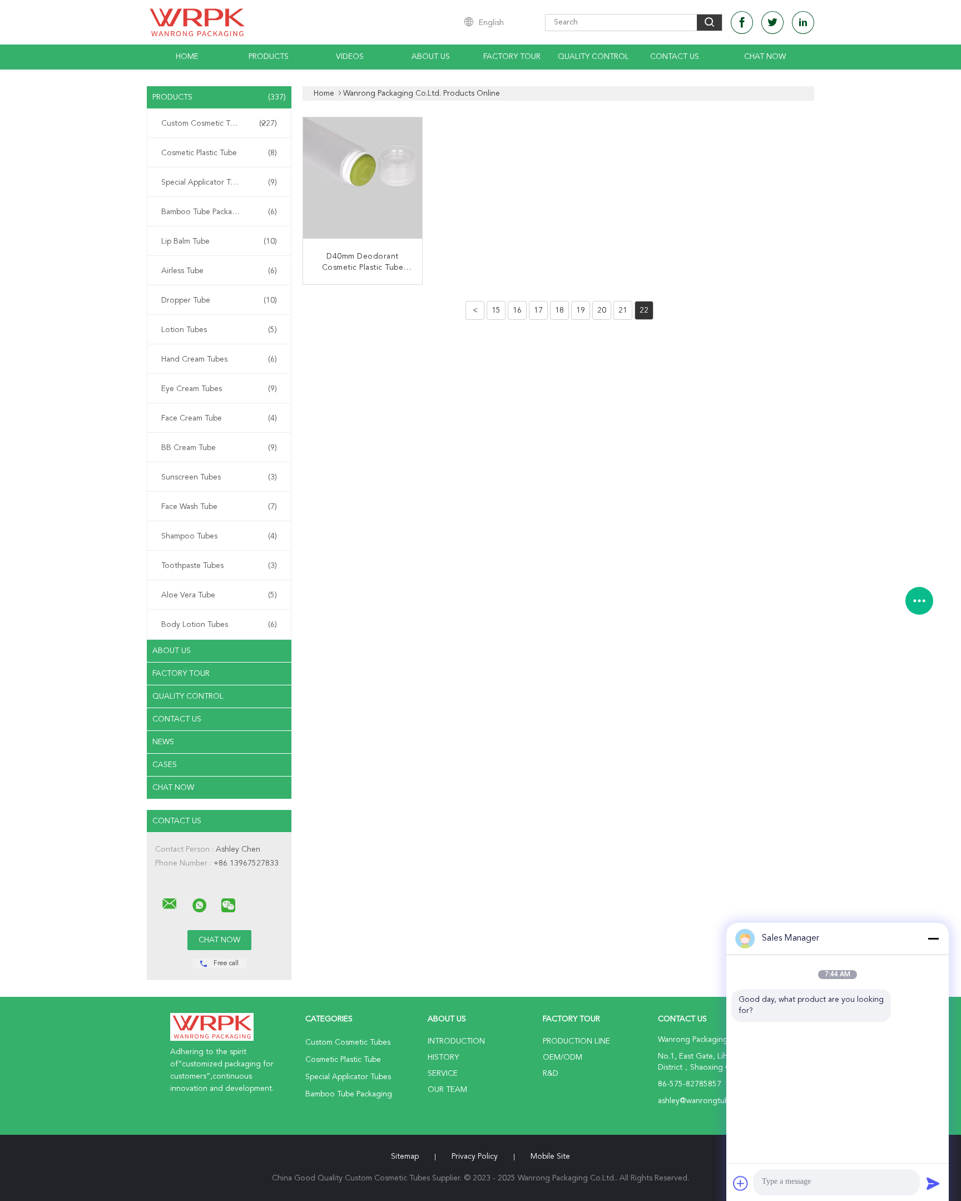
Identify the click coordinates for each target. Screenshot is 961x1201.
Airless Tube (219, 271)
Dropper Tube (219, 300)
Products (269, 57)
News (163, 742)
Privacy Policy (475, 1156)
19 (580, 310)
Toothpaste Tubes (219, 566)
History (443, 1057)
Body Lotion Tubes (219, 625)
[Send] (933, 1183)
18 (559, 310)
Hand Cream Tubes (219, 359)
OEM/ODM (562, 1057)
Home (187, 57)
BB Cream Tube (219, 448)
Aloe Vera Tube (219, 595)
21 (622, 310)
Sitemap (405, 1156)
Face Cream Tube (219, 418)
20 (601, 310)
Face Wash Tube (219, 507)
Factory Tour (512, 57)
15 (496, 310)
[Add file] (741, 1183)
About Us (431, 57)
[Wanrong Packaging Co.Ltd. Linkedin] (803, 22)
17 (538, 310)
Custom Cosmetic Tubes (219, 123)
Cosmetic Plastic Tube (219, 153)
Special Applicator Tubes (219, 182)
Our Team (447, 1090)
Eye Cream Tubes (219, 389)
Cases (164, 765)
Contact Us (674, 57)
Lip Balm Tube (219, 241)
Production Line (576, 1041)
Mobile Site (550, 1156)
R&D (550, 1074)
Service (443, 1074)
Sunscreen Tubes (219, 477)
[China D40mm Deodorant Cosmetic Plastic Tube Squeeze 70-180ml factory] (363, 178)
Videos (350, 57)
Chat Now (765, 57)
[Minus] (933, 938)
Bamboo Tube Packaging (219, 212)
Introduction (456, 1041)
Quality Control (593, 57)
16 (517, 310)
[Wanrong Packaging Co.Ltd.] (169, 904)
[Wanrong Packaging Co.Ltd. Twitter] (772, 22)
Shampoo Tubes (219, 536)
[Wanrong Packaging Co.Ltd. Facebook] (742, 22)
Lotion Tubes (219, 330)
